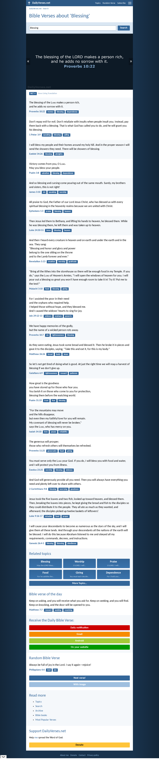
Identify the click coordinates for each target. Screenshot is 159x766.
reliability (63, 432)
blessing (60, 112)
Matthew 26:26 (37, 354)
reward (63, 373)
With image (79, 684)
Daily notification (79, 627)
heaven (68, 211)
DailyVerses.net (35, 9)
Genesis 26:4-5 (36, 543)
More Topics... (79, 583)
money (50, 112)
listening (60, 544)
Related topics (40, 554)
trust (46, 401)
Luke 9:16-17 (35, 516)
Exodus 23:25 (36, 470)
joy (55, 670)
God (49, 670)
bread (50, 354)
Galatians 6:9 (36, 373)
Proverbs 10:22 (37, 111)
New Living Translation (47, 93)
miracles (48, 516)
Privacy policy (93, 755)
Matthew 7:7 (36, 610)
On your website (79, 647)
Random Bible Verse (44, 658)
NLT (32, 93)
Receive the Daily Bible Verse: (51, 620)
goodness (75, 489)
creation (51, 262)
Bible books (41, 715)
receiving (68, 610)
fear (53, 401)
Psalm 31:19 (35, 400)
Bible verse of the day (45, 594)
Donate (79, 745)
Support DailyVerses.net (47, 731)
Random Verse (109, 3)
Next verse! (80, 678)
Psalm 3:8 (34, 173)
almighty (59, 154)
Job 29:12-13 (35, 316)
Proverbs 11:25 (37, 451)
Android (79, 641)
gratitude (73, 262)
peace (53, 432)
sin (44, 192)
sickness (69, 470)
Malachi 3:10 (36, 289)
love (46, 432)
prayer (65, 516)
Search (46, 9)
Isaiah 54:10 (35, 432)
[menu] (130, 4)
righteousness (58, 335)
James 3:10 (34, 192)
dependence (72, 112)
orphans (58, 316)
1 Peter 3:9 (35, 135)
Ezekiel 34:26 (36, 154)
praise (48, 211)
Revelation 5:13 (37, 261)
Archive (39, 711)
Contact (82, 755)
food (47, 289)
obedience (71, 544)
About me (64, 755)
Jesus (48, 230)
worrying (63, 489)
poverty (68, 316)
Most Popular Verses (45, 720)
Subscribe (121, 3)
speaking (46, 135)
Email (79, 634)
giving (65, 289)
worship (62, 192)
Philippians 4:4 (37, 670)
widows (48, 316)
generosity (52, 451)
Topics (97, 3)
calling (66, 135)
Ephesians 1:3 (36, 211)
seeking (58, 610)
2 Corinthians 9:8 (38, 489)
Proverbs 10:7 (36, 335)
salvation (45, 173)
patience (73, 373)
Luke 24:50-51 (36, 230)
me (36, 737)
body (58, 354)
